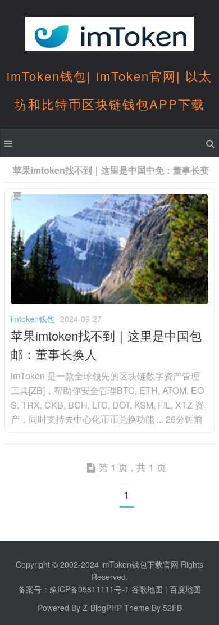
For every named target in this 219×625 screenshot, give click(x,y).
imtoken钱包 (32, 318)
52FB (172, 607)
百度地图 (185, 589)
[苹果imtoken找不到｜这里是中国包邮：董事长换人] (109, 300)
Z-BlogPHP (102, 607)
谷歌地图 (147, 589)
